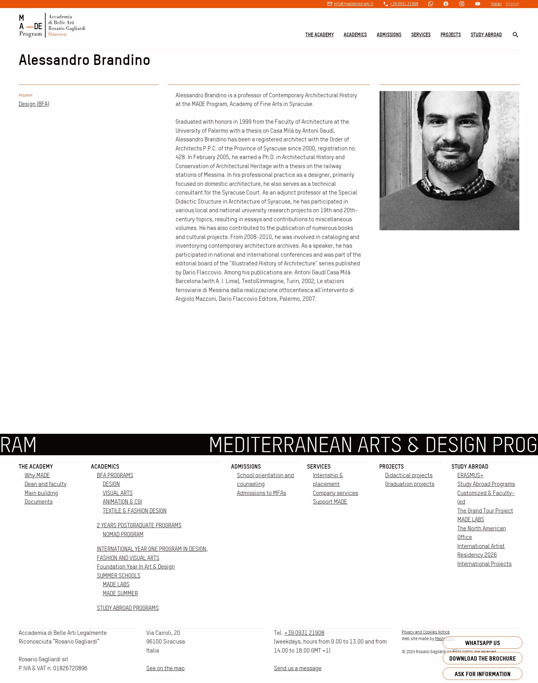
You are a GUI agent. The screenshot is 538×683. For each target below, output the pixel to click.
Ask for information (483, 673)
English (512, 3)
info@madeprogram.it (353, 3)
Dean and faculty (46, 484)
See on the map (165, 668)
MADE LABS (116, 584)
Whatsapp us (482, 642)
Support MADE (330, 501)
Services (421, 34)
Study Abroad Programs (486, 484)
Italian (496, 3)
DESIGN (111, 484)
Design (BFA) (34, 104)
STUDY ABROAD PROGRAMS (128, 608)
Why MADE (37, 475)
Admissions (389, 34)
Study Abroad (486, 34)
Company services (335, 493)
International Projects (484, 563)
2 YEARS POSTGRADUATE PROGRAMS (139, 525)
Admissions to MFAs (261, 493)
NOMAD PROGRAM (123, 534)
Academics (355, 34)
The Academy (319, 34)
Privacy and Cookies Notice (426, 632)
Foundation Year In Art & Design (136, 566)
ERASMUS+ (470, 475)
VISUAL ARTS (118, 493)
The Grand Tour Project (485, 510)
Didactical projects (408, 475)
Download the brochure (482, 658)
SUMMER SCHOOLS (118, 575)
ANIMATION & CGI (122, 501)
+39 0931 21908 (404, 3)
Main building (41, 493)
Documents (39, 501)
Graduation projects (409, 484)
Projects (451, 34)
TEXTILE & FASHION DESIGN (135, 510)
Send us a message (298, 668)
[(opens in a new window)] (430, 4)
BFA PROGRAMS (115, 475)
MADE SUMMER (120, 593)
